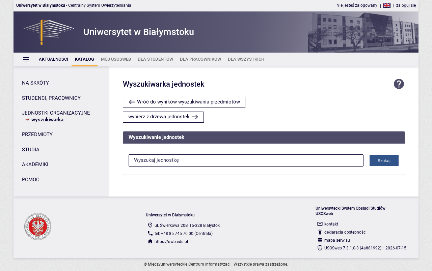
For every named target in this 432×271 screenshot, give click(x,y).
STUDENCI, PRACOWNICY (51, 98)
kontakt (331, 224)
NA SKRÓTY (35, 83)
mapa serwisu (337, 240)
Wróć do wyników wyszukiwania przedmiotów (188, 102)
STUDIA (30, 150)
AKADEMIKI (35, 164)
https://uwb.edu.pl (171, 241)
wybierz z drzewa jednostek (159, 117)
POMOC (30, 180)
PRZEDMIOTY (37, 134)
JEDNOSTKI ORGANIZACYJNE (56, 113)
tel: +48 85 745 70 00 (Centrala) (184, 233)
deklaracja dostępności (345, 232)
